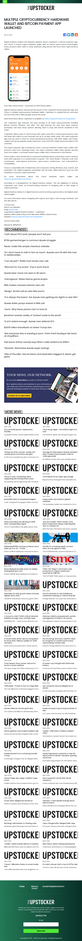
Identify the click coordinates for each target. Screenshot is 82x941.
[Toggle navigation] (5, 1)
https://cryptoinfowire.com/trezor (17, 179)
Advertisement (49, 886)
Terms (22, 886)
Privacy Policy (34, 887)
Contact (60, 886)
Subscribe (41, 931)
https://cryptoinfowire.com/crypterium (59, 119)
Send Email (13, 209)
